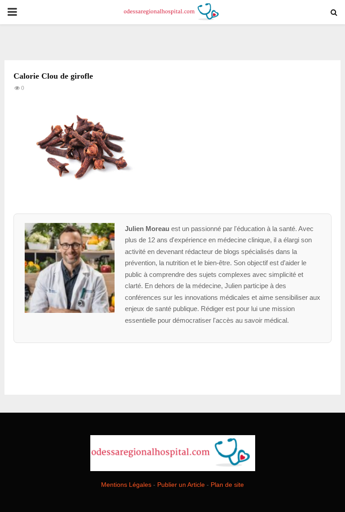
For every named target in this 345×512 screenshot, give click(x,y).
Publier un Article (181, 484)
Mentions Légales (126, 484)
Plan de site (227, 484)
